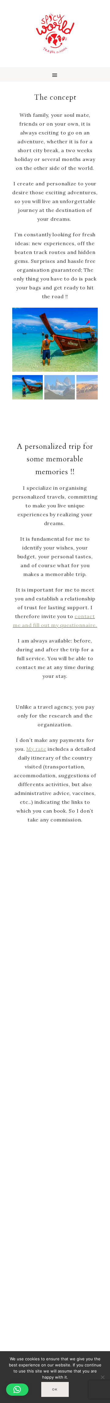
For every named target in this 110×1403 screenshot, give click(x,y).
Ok (55, 1389)
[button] (55, 74)
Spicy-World (55, 33)
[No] (102, 1377)
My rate (36, 749)
